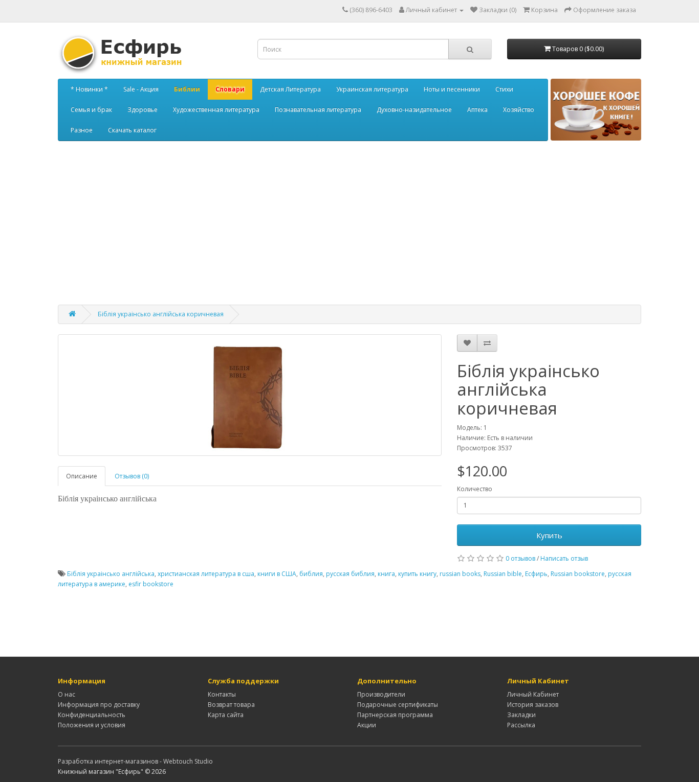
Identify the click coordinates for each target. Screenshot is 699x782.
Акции (366, 725)
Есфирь (536, 573)
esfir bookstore (150, 584)
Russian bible (503, 573)
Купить (549, 535)
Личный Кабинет (533, 694)
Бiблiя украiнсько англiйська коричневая (161, 314)
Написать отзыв (564, 558)
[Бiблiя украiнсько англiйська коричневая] (250, 395)
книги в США (276, 573)
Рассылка (521, 725)
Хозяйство (518, 109)
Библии (187, 89)
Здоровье (142, 109)
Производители (381, 694)
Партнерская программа (395, 714)
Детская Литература (290, 89)
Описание (81, 476)
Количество (474, 489)
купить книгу (417, 573)
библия (311, 573)
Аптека (477, 109)
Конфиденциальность (91, 714)
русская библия (350, 573)
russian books (460, 573)
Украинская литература (372, 89)
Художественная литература (216, 109)
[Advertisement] (349, 228)
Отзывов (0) (132, 476)
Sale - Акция (141, 89)
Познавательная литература (318, 109)
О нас (66, 694)
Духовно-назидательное (414, 109)
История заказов (532, 704)
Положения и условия (91, 725)
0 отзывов (520, 558)
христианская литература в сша (206, 573)
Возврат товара (231, 704)
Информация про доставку (99, 704)
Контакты (222, 694)
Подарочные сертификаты (397, 704)
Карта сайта (226, 714)
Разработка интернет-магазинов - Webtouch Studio (135, 761)
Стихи (504, 89)
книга (386, 573)
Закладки (521, 714)
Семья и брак (91, 109)
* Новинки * (89, 89)
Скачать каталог (132, 130)
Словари (230, 89)
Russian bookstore (578, 573)
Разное (82, 130)
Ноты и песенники (452, 89)
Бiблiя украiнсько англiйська (111, 573)
